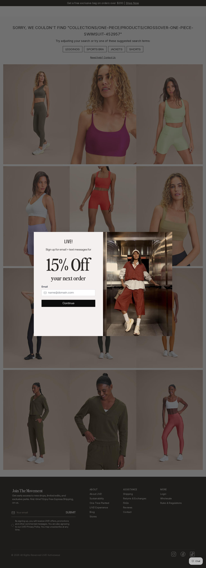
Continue (68, 303)
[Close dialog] (166, 238)
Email (45, 287)
